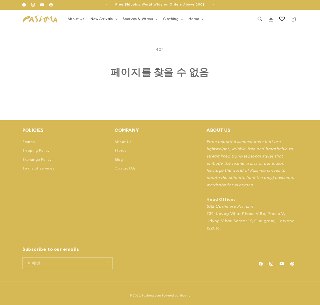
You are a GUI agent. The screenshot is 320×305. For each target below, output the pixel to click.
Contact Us (125, 168)
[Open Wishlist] (282, 19)
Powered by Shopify (176, 295)
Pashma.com (151, 295)
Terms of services (38, 168)
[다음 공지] (213, 5)
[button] (103, 19)
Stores (120, 150)
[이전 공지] (106, 5)
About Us (123, 142)
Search (28, 142)
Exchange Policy (37, 159)
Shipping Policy (36, 150)
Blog (118, 159)
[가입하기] (106, 263)
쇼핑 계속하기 (160, 96)
